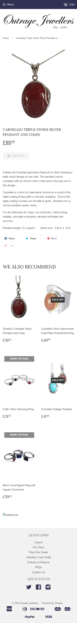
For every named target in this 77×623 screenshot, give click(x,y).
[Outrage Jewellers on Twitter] (29, 588)
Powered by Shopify (52, 603)
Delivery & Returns (38, 562)
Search (38, 542)
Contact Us (38, 572)
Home (6, 38)
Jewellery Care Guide (38, 557)
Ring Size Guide (38, 552)
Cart (71, 4)
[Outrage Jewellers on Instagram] (48, 588)
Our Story (38, 547)
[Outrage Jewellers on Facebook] (38, 588)
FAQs (38, 567)
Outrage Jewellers (29, 603)
